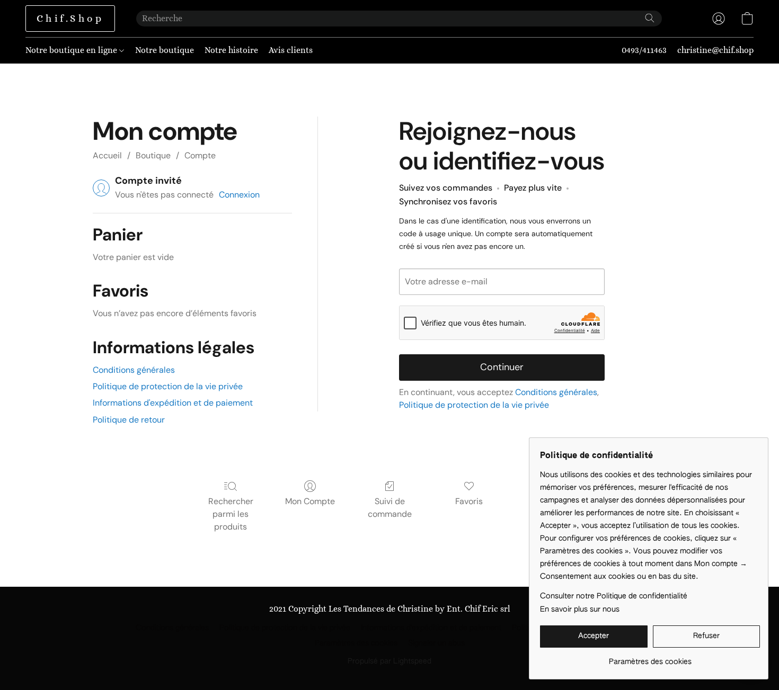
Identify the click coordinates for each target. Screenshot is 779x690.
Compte (200, 155)
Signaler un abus (436, 643)
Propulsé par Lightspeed (389, 661)
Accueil (107, 155)
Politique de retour (129, 419)
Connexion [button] (239, 194)
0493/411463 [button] (644, 50)
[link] (650, 658)
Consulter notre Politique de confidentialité (613, 596)
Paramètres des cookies (356, 643)
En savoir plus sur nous (579, 609)
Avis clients (291, 50)
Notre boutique (164, 50)
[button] (70, 18)
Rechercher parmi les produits (230, 514)
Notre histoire (231, 50)
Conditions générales (134, 369)
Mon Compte (310, 501)
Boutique (153, 155)
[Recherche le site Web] (650, 18)
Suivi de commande (390, 507)
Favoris (469, 501)
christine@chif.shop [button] (715, 50)
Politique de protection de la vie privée (168, 386)
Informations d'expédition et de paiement (173, 402)
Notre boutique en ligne (72, 50)
